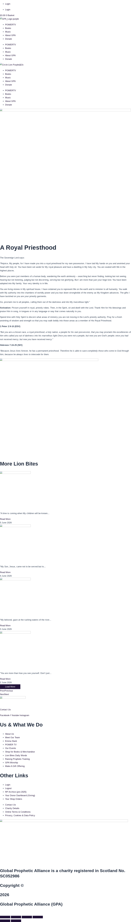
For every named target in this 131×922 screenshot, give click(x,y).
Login (7, 4)
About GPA (10, 35)
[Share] (27, 917)
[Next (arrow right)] (16, 920)
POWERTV (10, 24)
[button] (1, 912)
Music (8, 32)
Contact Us (5, 709)
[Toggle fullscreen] (16, 917)
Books (8, 28)
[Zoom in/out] (5, 917)
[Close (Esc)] (38, 917)
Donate (8, 39)
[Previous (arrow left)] (5, 920)
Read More (5, 519)
